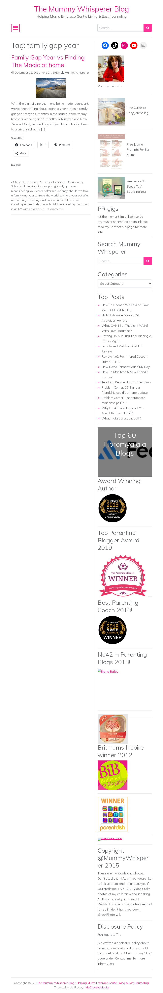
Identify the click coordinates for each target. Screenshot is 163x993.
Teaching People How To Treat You (126, 382)
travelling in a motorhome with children (36, 204)
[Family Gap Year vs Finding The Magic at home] (50, 88)
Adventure (21, 182)
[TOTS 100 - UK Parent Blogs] (114, 839)
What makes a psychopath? (122, 418)
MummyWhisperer (77, 72)
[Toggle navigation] (15, 28)
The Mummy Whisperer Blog (81, 8)
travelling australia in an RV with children (54, 200)
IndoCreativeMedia (96, 987)
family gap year (66, 186)
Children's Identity (40, 182)
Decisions (59, 182)
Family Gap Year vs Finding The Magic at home (47, 61)
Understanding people (37, 186)
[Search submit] (148, 28)
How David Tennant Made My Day (126, 367)
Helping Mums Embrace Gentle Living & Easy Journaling (113, 983)
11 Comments (53, 209)
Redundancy (75, 182)
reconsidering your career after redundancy (39, 191)
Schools (16, 186)
